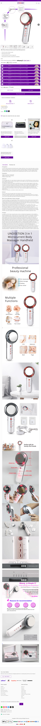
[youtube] (4, 707)
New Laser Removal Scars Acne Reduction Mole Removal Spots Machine (6, 133)
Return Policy (23, 691)
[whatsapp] (2, 707)
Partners (22, 687)
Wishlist (2, 686)
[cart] (39, 3)
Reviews (22, 695)
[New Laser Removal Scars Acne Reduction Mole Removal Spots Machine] (7, 124)
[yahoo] (3, 681)
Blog (22, 696)
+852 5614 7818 (6, 709)
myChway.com (9, 711)
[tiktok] (13, 707)
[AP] (8, 681)
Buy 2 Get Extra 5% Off (20, 93)
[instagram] (6, 707)
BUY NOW (31, 90)
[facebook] (9, 707)
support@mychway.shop (7, 710)
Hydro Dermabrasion (4, 691)
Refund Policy (23, 692)
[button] (39, 25)
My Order (2, 689)
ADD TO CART (10, 90)
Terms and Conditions (4, 695)
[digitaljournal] (19, 681)
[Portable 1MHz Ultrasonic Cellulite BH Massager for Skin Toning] (34, 124)
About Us (22, 686)
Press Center (3, 692)
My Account (3, 687)
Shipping (22, 689)
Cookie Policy (23, 690)
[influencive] (30, 681)
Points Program (3, 694)
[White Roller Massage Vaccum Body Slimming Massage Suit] (7, 145)
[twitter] (11, 707)
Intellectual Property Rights (25, 694)
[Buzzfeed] (14, 681)
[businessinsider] (24, 681)
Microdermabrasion (4, 690)
